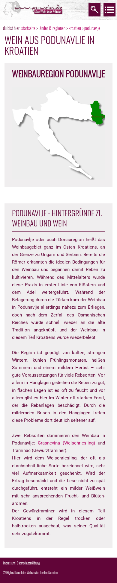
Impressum (9, 563)
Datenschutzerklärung (28, 563)
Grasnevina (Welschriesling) (66, 443)
